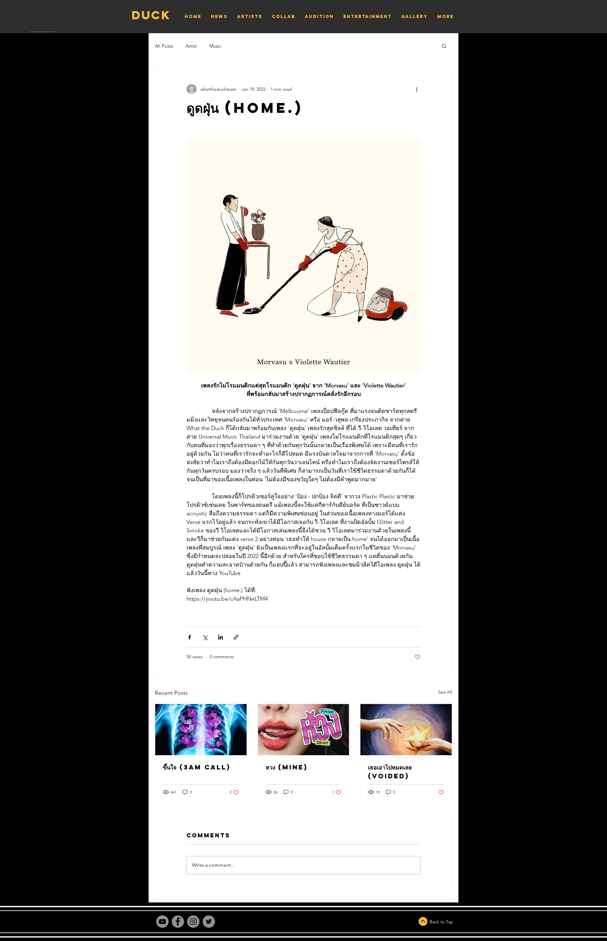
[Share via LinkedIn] (221, 637)
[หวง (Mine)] (303, 729)
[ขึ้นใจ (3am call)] (201, 729)
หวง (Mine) (287, 767)
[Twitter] (209, 921)
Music (215, 46)
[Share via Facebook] (190, 637)
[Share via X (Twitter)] (205, 637)
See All (445, 692)
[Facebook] (178, 921)
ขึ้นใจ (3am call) (196, 767)
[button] (444, 45)
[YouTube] (162, 921)
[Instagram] (193, 921)
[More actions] (416, 89)
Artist (191, 46)
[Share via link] (236, 637)
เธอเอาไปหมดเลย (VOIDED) (390, 771)
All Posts (164, 46)
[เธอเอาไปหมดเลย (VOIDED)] (406, 729)
